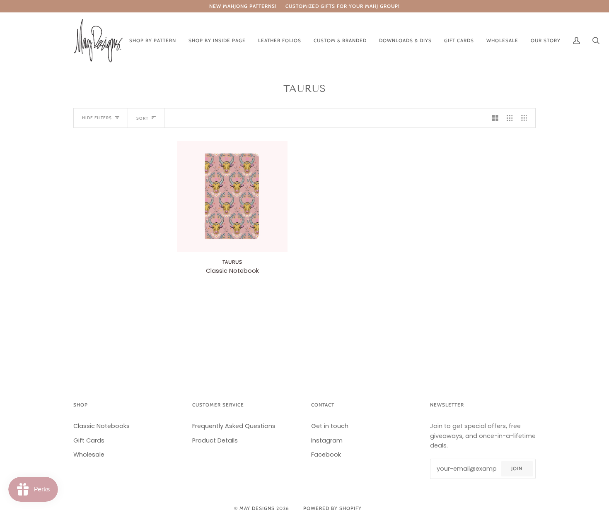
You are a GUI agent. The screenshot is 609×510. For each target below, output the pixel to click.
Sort (142, 117)
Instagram (327, 440)
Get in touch (329, 426)
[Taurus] (232, 196)
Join (516, 469)
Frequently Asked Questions (234, 426)
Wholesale (88, 454)
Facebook (326, 454)
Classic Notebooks (101, 426)
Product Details (215, 440)
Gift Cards (88, 440)
